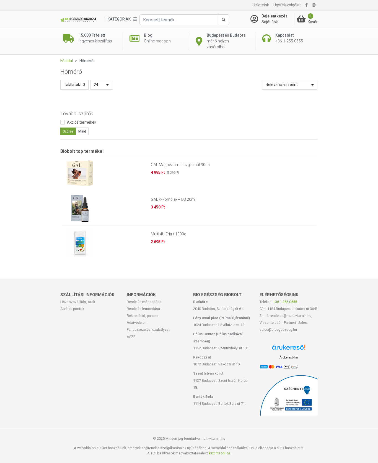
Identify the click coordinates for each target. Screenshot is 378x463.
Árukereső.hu (288, 357)
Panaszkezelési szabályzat (148, 329)
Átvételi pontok (72, 309)
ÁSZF (131, 337)
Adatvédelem (137, 322)
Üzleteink (261, 5)
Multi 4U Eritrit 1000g (168, 234)
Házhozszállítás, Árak (77, 302)
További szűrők (76, 113)
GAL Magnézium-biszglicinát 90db (180, 164)
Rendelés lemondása (143, 309)
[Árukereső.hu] (288, 349)
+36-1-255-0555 (285, 302)
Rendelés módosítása (144, 302)
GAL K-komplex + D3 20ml (173, 199)
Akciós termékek (81, 122)
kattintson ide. (220, 453)
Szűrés (68, 131)
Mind (82, 131)
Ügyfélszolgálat (287, 5)
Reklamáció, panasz (143, 316)
